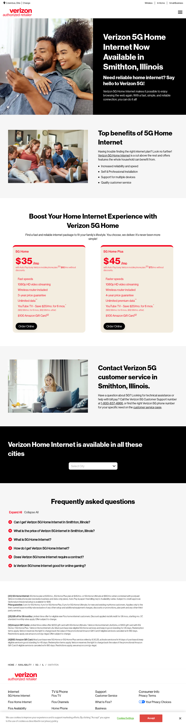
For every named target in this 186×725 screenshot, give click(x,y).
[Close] (180, 718)
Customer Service (106, 695)
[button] (114, 466)
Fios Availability (17, 708)
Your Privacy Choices (158, 702)
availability (25, 664)
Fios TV (56, 695)
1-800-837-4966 (112, 403)
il (43, 664)
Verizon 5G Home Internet (114, 155)
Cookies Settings (125, 718)
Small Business (176, 3)
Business (100, 708)
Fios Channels (60, 702)
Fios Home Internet (20, 702)
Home (11, 664)
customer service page (147, 407)
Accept (151, 718)
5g (36, 664)
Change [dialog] (26, 3)
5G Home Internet (19, 695)
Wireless (149, 3)
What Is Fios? (103, 702)
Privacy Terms (147, 695)
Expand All (15, 512)
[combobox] (89, 466)
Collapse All (31, 512)
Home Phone (60, 708)
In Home (161, 3)
